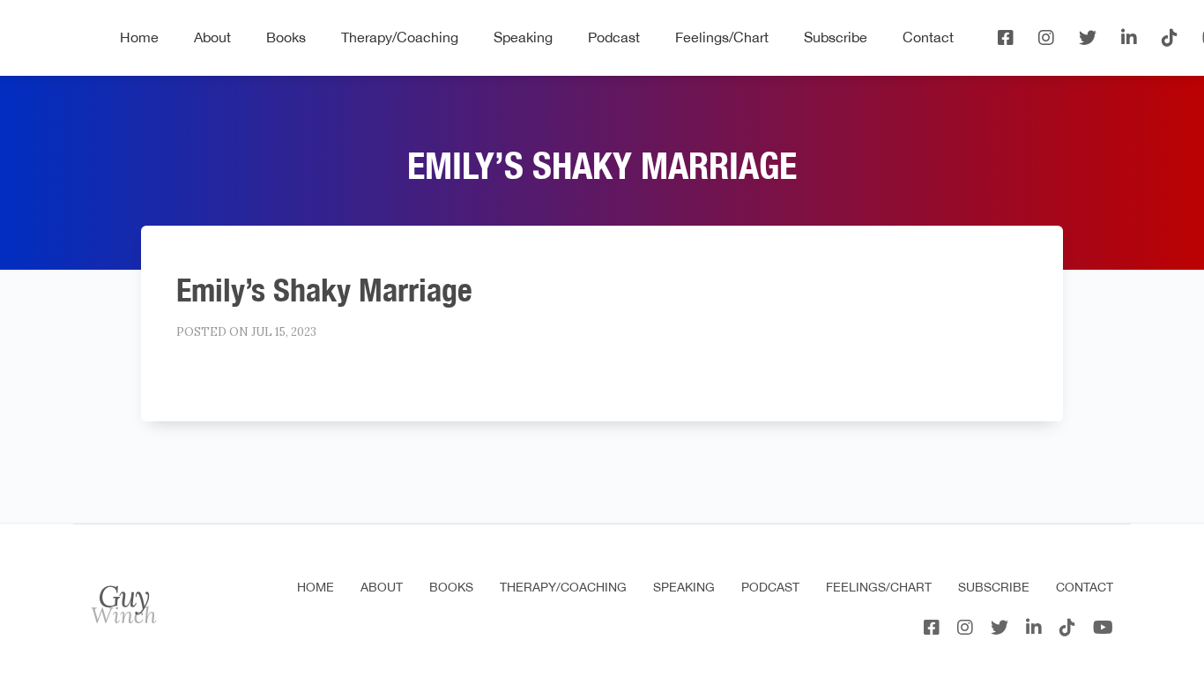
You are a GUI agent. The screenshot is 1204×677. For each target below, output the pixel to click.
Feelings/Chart (722, 37)
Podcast (614, 37)
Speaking (523, 37)
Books (286, 37)
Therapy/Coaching (399, 37)
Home (139, 37)
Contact (928, 37)
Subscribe (835, 37)
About (212, 37)
